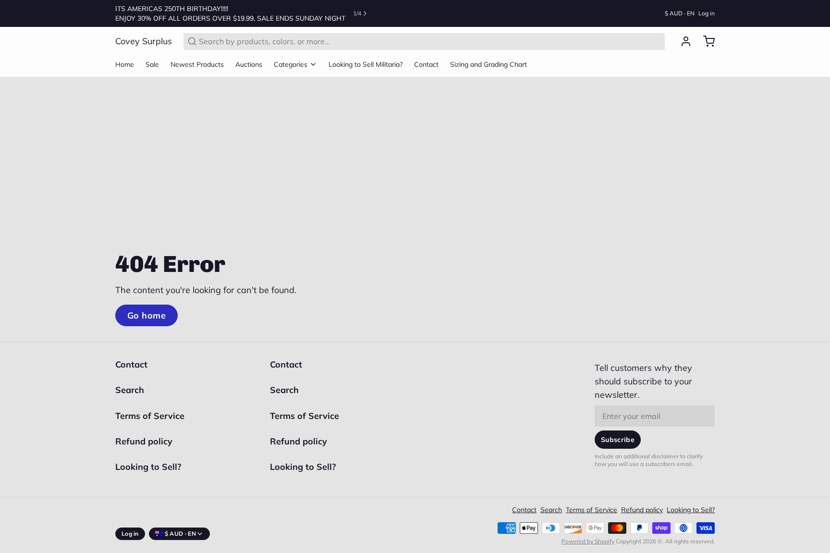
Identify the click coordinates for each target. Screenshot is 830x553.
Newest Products (197, 64)
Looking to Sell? (148, 466)
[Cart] (705, 41)
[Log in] (682, 41)
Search (129, 389)
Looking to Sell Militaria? (366, 64)
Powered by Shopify (587, 541)
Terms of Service (149, 415)
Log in (706, 13)
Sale (152, 64)
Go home (146, 315)
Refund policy (143, 441)
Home (124, 64)
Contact (426, 64)
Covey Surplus (143, 41)
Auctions (248, 64)
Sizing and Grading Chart (488, 64)
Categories (290, 64)
